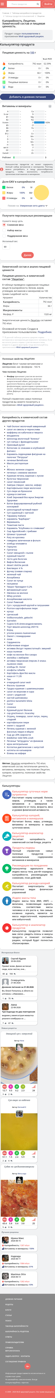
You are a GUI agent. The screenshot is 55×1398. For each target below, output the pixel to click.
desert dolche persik (17, 565)
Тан (9, 679)
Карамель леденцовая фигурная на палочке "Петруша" (26, 456)
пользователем (30, 33)
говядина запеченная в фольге (23, 540)
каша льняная (14, 651)
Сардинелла (13, 642)
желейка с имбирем (18, 657)
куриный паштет (16, 555)
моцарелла (13, 435)
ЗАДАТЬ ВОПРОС (12, 1356)
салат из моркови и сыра (20, 691)
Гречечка (12, 549)
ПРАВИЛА (22, 1361)
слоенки (11, 707)
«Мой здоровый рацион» (27, 347)
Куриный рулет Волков (19, 710)
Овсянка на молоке (17, 592)
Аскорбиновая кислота (19, 599)
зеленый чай (14, 574)
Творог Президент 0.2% (19, 586)
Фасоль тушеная (16, 685)
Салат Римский (15, 602)
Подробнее (44, 332)
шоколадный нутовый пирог (22, 509)
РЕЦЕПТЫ (9, 1304)
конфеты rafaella (16, 670)
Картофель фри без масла (21, 673)
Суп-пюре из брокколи (19, 491)
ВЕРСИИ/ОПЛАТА (12, 1351)
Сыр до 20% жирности (19, 734)
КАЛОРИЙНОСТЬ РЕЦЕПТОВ (17, 1331)
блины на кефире (16, 753)
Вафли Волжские (16, 562)
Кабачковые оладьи (18, 645)
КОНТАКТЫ (25, 1356)
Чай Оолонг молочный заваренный (26, 426)
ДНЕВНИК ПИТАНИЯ (13, 1299)
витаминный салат (17, 589)
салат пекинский (16, 481)
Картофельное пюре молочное (24, 488)
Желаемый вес (10, 241)
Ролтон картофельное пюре (22, 608)
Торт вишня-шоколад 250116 (22, 626)
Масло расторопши (17, 463)
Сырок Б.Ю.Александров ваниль (24, 623)
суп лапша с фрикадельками (22, 441)
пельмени (12, 583)
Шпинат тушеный (16, 534)
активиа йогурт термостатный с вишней (29, 648)
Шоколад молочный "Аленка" (23, 438)
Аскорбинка (13, 577)
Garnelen (11, 620)
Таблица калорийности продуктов (26, 13)
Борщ (10, 629)
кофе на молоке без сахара (22, 654)
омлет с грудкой (16, 725)
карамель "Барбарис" (18, 518)
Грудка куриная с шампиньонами (25, 688)
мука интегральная (17, 744)
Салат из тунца (15, 580)
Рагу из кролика (15, 537)
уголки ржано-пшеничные (21, 633)
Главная (5, 13)
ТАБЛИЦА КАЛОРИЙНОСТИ (16, 1326)
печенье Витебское (17, 460)
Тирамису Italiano (16, 515)
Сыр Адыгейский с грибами (22, 531)
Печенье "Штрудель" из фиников (25, 740)
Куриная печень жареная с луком (25, 475)
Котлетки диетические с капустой (25, 747)
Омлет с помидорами (18, 636)
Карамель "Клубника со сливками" (26, 528)
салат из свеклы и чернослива (23, 429)
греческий (12, 614)
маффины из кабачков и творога (25, 432)
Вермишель (13, 521)
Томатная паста (15, 525)
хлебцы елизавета (17, 543)
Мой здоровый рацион (31, 36)
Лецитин (41, 16)
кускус (10, 611)
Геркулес (12, 546)
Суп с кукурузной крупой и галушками (28, 605)
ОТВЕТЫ (8, 1337)
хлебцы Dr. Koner (16, 666)
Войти (48, 4)
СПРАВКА (9, 1347)
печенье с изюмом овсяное (22, 472)
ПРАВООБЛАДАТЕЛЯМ (14, 1342)
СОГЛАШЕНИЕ (11, 1361)
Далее (27, 255)
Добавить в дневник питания (27, 97)
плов (9, 639)
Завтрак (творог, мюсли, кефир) (24, 484)
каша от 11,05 (14, 676)
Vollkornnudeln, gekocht (20, 617)
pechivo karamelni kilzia (19, 700)
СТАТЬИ (8, 1315)
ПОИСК (8, 1321)
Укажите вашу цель (12, 221)
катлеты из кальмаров (19, 750)
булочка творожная (18, 478)
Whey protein (14, 596)
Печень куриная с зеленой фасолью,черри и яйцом (21, 730)
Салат (10, 703)
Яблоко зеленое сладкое (20, 469)
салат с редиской (16, 694)
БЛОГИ (8, 1310)
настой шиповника (17, 697)
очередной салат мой (19, 682)
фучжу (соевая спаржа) (19, 571)
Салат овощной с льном (20, 552)
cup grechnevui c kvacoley (20, 713)
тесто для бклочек (17, 559)
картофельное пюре (18, 722)
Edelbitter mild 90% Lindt (20, 737)
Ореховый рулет (16, 444)
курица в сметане (16, 494)
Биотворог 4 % (15, 568)
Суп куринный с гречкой (20, 512)
